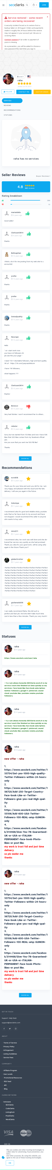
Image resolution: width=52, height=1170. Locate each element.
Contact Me (24, 92)
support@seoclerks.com (11, 1023)
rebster (14, 426)
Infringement (9, 1050)
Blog (5, 1089)
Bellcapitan (16, 253)
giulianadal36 (17, 602)
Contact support (11, 40)
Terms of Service (10, 1043)
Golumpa (15, 503)
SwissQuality (16, 316)
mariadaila (16, 212)
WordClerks (10, 1119)
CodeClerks (10, 1108)
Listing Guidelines (10, 1054)
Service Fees (8, 1057)
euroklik (14, 477)
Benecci (14, 406)
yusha (13, 276)
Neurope (15, 337)
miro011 (14, 531)
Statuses (8, 115)
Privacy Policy (9, 1046)
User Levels (8, 1074)
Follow (8, 92)
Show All (25, 458)
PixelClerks (10, 1116)
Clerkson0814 (17, 233)
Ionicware (7, 1102)
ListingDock (10, 1112)
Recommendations (12, 110)
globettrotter (17, 559)
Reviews (7, 105)
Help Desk (13, 1018)
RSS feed (7, 1081)
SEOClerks (10, 1105)
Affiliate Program (10, 1070)
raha (20, 80)
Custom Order (42, 92)
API (5, 1085)
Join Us (7, 1144)
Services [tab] (7, 101)
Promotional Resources (13, 1078)
